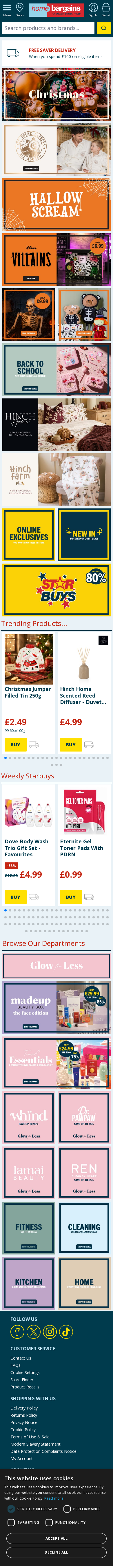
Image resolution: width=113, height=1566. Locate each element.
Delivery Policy (24, 1408)
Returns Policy (23, 1415)
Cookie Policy (23, 1429)
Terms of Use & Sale (30, 1437)
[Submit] (104, 28)
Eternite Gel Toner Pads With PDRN (81, 848)
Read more (53, 1498)
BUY (15, 744)
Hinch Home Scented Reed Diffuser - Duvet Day (81, 695)
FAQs (15, 1365)
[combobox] (56, 28)
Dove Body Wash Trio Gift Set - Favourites (26, 848)
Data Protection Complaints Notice (43, 1451)
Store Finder (21, 1379)
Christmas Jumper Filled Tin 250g (28, 692)
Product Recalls (24, 1387)
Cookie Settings (25, 1372)
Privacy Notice (23, 1422)
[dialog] (56, 1517)
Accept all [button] (56, 1538)
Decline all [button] (56, 1552)
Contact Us (20, 1358)
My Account (21, 1458)
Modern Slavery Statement (35, 1444)
